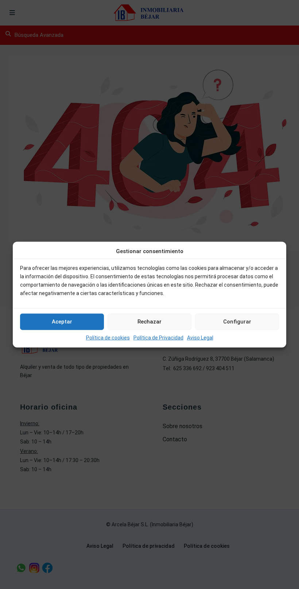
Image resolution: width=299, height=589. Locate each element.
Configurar (237, 321)
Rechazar (149, 321)
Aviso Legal (200, 338)
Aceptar (62, 321)
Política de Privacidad (158, 338)
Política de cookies (108, 338)
